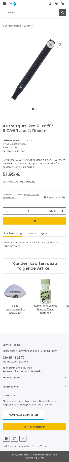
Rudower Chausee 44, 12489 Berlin (22, 371)
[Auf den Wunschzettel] (59, 44)
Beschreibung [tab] (12, 233)
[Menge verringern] (6, 211)
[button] (50, 3)
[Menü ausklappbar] (4, 2)
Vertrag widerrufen (34, 426)
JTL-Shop (40, 457)
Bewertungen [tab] (37, 233)
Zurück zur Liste (13, 25)
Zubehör (20, 151)
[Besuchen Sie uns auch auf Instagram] (14, 439)
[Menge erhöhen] (62, 211)
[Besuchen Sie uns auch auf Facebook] (6, 439)
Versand (30, 181)
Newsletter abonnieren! (24, 415)
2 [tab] (36, 109)
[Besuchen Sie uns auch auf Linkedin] (22, 439)
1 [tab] (33, 109)
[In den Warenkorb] (5, 36)
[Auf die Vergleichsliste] (50, 44)
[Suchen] (62, 12)
